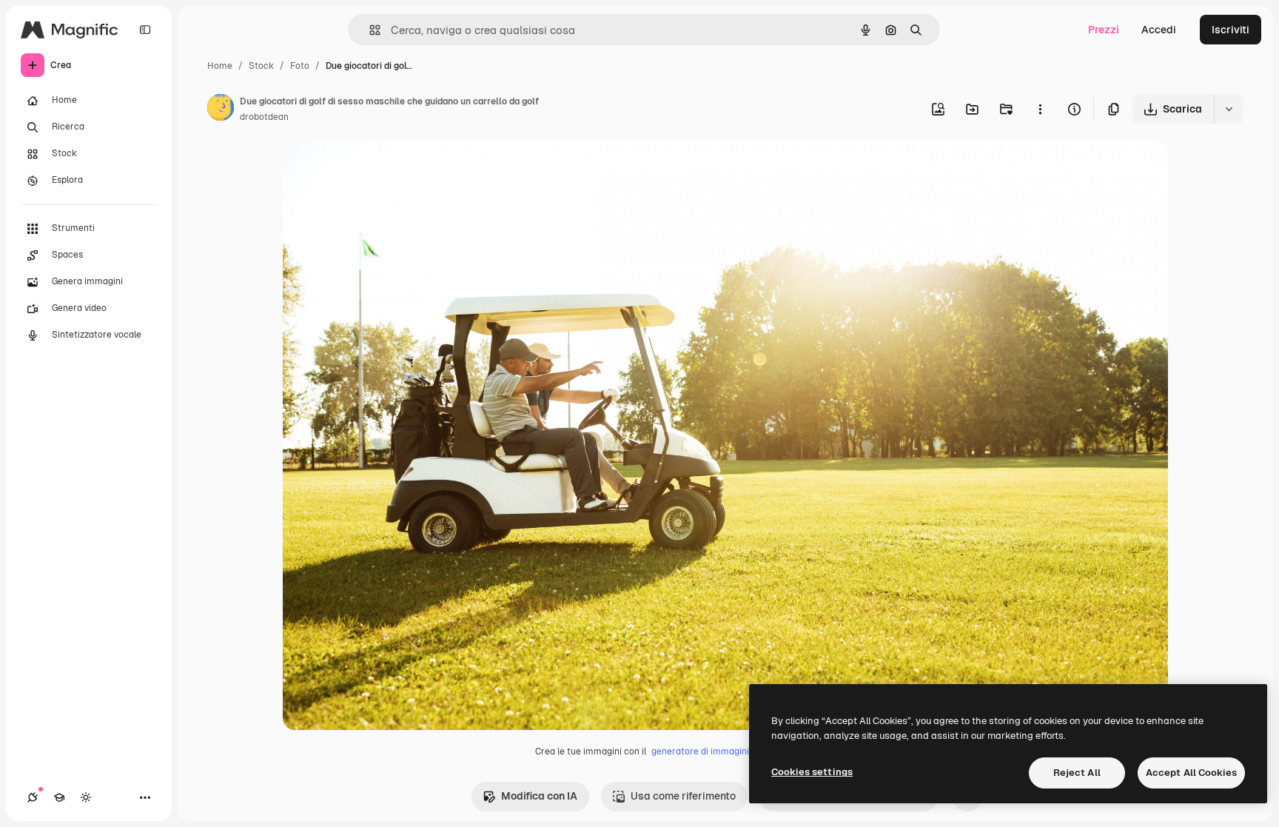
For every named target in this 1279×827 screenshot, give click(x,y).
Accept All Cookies (1191, 772)
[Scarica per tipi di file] (1228, 109)
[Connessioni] (32, 797)
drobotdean (264, 117)
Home (219, 66)
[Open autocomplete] (369, 30)
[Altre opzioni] (1040, 109)
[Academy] (59, 797)
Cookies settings (812, 772)
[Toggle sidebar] (145, 29)
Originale (380, 168)
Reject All (1077, 772)
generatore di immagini (700, 751)
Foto (299, 66)
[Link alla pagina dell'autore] (220, 109)
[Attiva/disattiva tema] (86, 797)
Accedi (1158, 29)
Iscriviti (1230, 29)
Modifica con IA (539, 796)
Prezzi (1103, 29)
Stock (261, 66)
